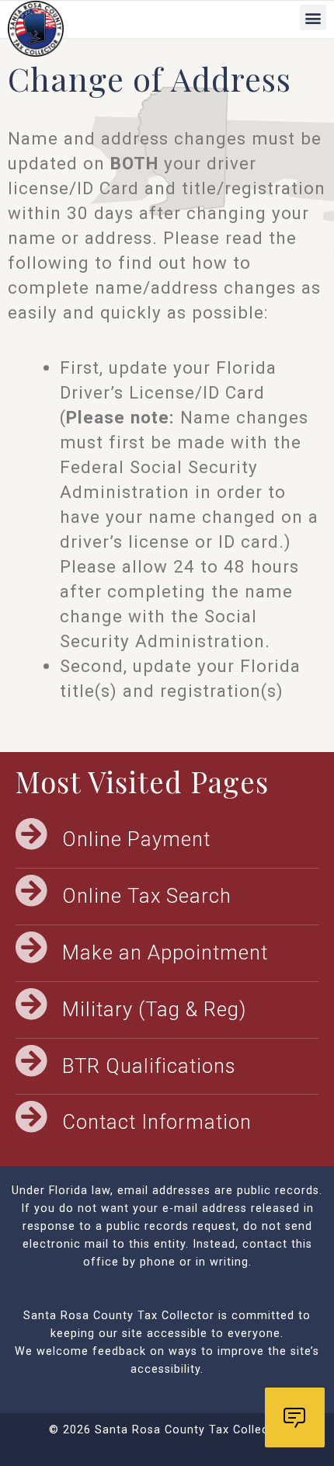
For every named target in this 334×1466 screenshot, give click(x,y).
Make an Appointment (165, 952)
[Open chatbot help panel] (295, 1417)
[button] (313, 17)
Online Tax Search (146, 895)
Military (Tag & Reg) (154, 1009)
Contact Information (157, 1121)
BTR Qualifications (148, 1066)
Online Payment (136, 839)
